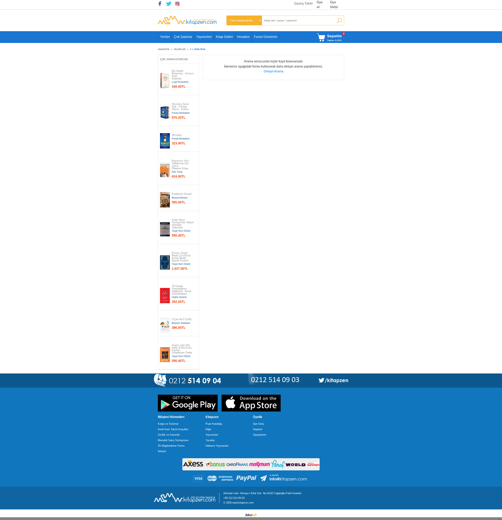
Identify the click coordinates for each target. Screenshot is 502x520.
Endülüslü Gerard (181, 194)
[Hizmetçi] (165, 141)
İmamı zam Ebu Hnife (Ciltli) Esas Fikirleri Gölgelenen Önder (182, 349)
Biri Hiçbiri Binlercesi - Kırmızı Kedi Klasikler (183, 75)
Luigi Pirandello (180, 82)
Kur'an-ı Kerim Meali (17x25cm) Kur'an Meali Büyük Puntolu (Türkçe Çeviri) (181, 258)
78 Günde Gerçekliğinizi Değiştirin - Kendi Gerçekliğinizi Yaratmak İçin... (181, 291)
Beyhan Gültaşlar (181, 323)
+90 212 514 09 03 (234, 497)
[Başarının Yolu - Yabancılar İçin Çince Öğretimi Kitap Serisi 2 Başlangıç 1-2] (165, 170)
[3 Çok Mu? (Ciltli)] (165, 325)
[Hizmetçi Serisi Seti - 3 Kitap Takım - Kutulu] (165, 112)
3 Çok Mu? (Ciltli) (181, 319)
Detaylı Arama (273, 71)
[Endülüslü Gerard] (165, 200)
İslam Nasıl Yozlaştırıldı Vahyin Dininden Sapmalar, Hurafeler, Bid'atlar (183, 225)
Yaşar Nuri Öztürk (181, 230)
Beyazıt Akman (179, 197)
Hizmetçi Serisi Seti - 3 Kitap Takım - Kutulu (181, 106)
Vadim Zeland (179, 297)
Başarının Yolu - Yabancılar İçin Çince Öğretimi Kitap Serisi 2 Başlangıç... (181, 167)
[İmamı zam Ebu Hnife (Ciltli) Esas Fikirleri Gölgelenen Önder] (165, 354)
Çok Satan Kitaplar (174, 59)
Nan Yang (177, 171)
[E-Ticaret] (251, 514)
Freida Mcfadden (181, 113)
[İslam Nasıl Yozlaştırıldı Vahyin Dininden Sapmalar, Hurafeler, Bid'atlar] (165, 229)
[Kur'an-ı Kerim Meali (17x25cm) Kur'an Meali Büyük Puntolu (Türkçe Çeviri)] (165, 262)
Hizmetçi (177, 135)
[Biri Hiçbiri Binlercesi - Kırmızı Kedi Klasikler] (165, 80)
